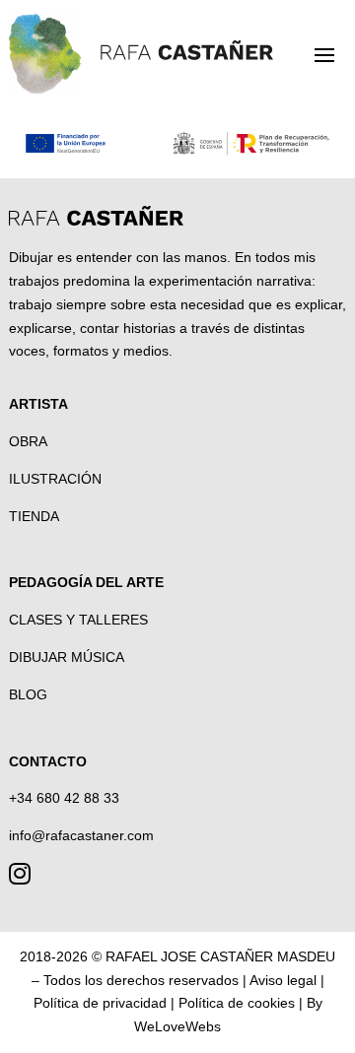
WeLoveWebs (177, 1026)
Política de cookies (236, 1003)
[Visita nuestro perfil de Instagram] (20, 878)
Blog (28, 694)
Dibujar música (66, 657)
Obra (28, 441)
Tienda (34, 516)
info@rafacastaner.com (81, 835)
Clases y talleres (78, 619)
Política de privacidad (100, 1003)
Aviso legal (283, 980)
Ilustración (55, 479)
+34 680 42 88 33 (64, 798)
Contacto (48, 761)
